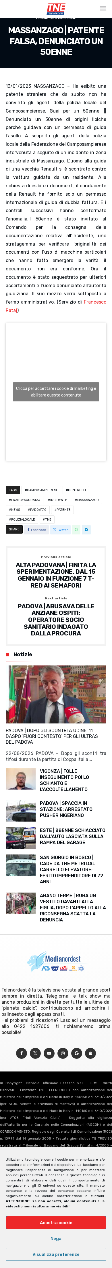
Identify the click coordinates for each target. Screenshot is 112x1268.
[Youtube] (49, 1053)
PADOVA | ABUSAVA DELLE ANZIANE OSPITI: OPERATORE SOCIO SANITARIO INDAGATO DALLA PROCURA (56, 616)
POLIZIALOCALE (23, 519)
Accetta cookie (56, 1222)
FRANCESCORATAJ (25, 500)
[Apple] (90, 1053)
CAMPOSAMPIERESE (42, 490)
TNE (48, 519)
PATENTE (64, 510)
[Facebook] (21, 1053)
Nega (56, 1238)
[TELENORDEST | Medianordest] (56, 3)
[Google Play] (76, 1053)
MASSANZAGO (88, 500)
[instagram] (62, 1053)
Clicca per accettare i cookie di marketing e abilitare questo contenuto (56, 392)
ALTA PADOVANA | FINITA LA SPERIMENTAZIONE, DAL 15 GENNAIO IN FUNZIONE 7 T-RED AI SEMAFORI (56, 572)
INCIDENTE (58, 500)
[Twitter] (35, 1053)
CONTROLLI (77, 490)
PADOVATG (38, 510)
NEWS (15, 510)
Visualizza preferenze (56, 1254)
